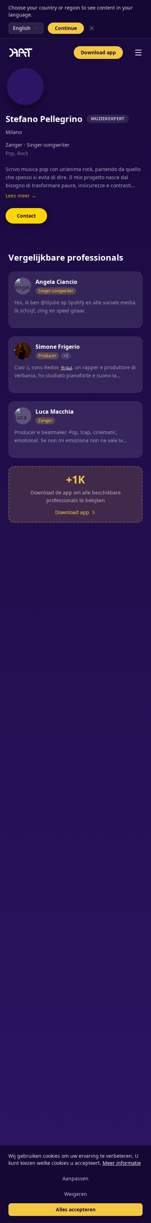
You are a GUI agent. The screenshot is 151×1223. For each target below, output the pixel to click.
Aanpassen (75, 1178)
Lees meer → (21, 195)
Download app (98, 52)
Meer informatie (122, 1163)
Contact (26, 215)
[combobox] (26, 28)
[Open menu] (138, 52)
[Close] (91, 28)
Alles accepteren (76, 1209)
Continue (66, 28)
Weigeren (75, 1194)
